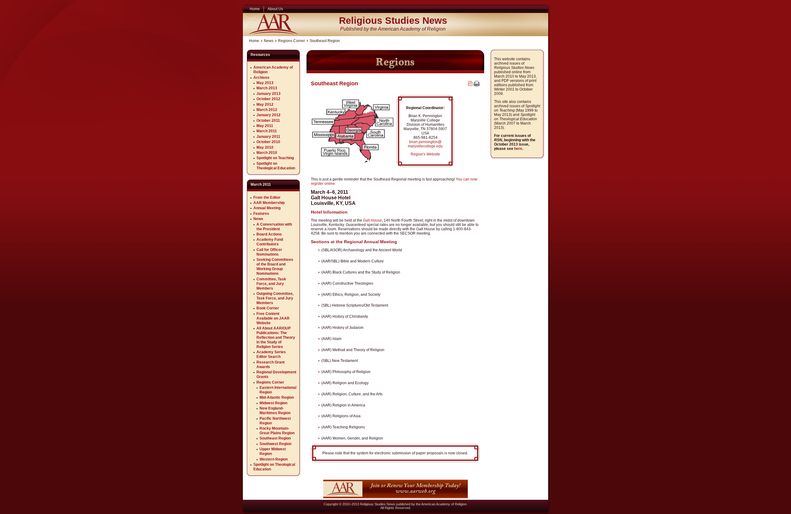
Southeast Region (334, 83)
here (518, 149)
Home (254, 41)
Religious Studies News (393, 20)
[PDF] (469, 85)
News (268, 41)
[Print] (477, 85)
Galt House (372, 220)
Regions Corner (291, 41)
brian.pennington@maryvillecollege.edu (425, 144)
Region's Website (425, 154)
